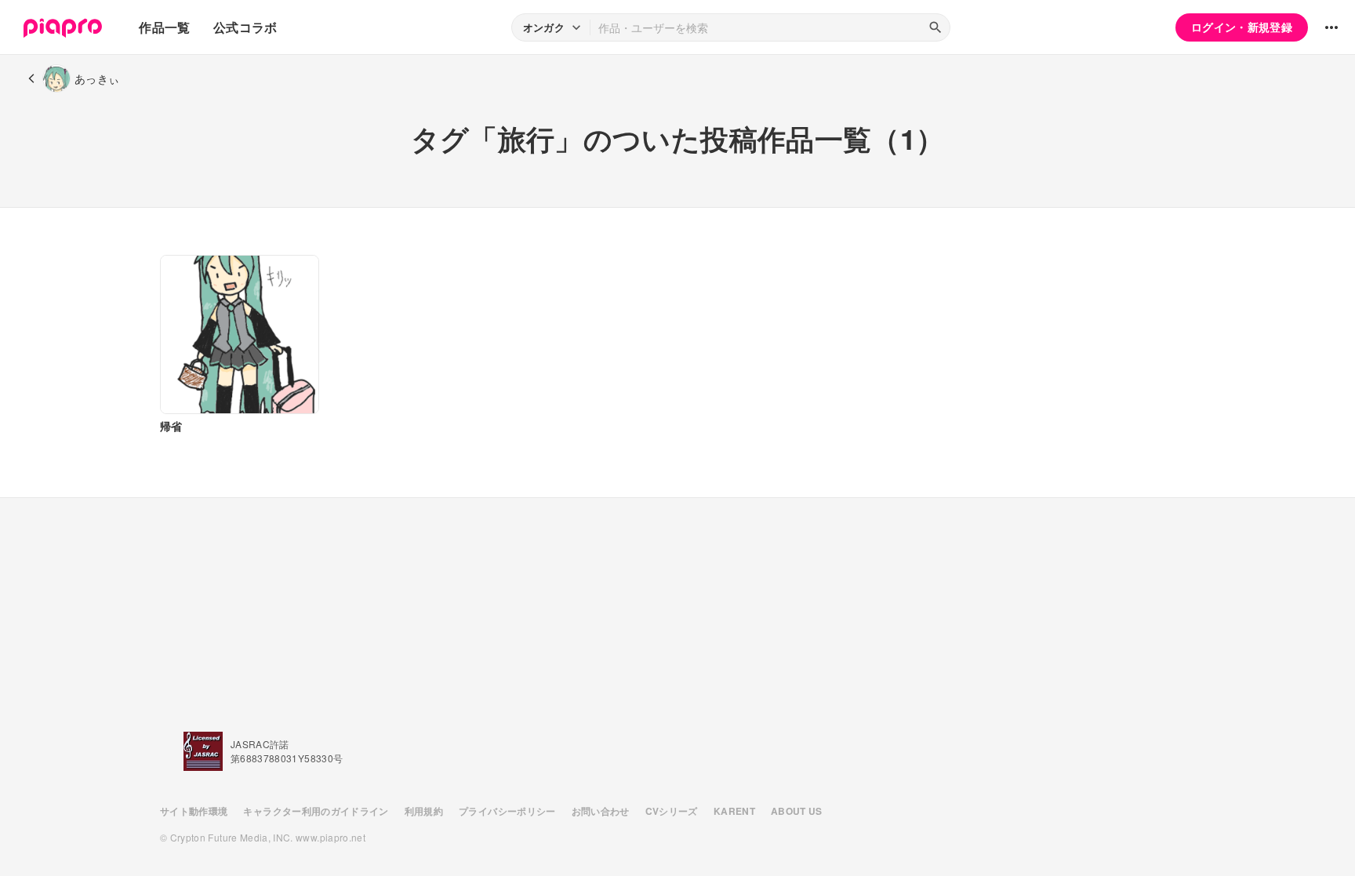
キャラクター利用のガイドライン (315, 811)
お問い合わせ (601, 811)
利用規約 (424, 811)
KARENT (734, 811)
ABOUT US (797, 811)
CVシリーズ (671, 811)
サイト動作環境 (193, 811)
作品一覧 (164, 27)
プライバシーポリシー (507, 811)
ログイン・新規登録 (1241, 27)
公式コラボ (245, 27)
